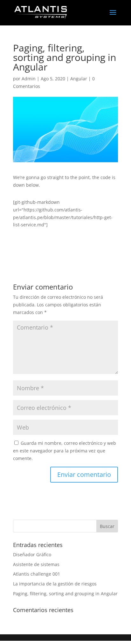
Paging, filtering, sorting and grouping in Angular (65, 594)
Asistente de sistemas (36, 564)
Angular (78, 79)
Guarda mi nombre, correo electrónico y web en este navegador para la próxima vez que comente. (64, 450)
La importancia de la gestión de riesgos (55, 584)
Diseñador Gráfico (32, 554)
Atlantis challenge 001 (36, 574)
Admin (29, 79)
